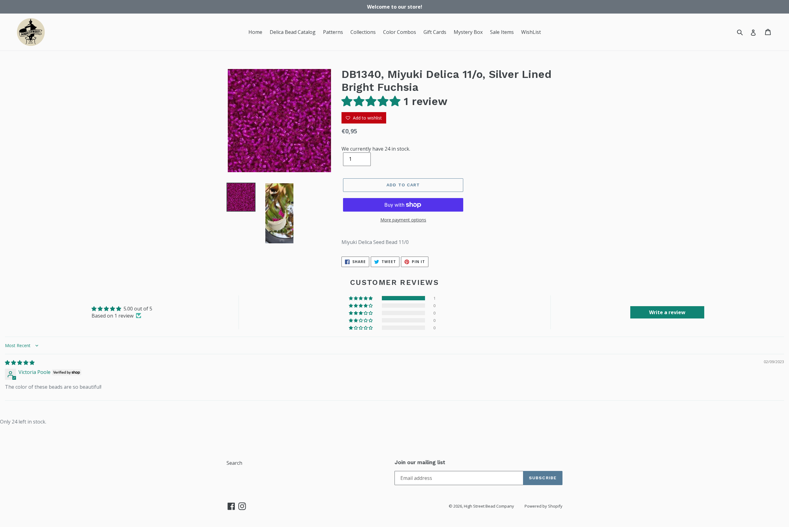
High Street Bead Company (489, 506)
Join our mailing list (419, 462)
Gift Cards (434, 32)
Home (255, 32)
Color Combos (399, 32)
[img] (20, 362)
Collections (363, 32)
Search (234, 463)
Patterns (333, 32)
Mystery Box (468, 32)
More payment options (403, 220)
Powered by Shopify (543, 506)
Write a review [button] (667, 312)
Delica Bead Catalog (293, 32)
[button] (372, 101)
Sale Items (502, 32)
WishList (531, 32)
